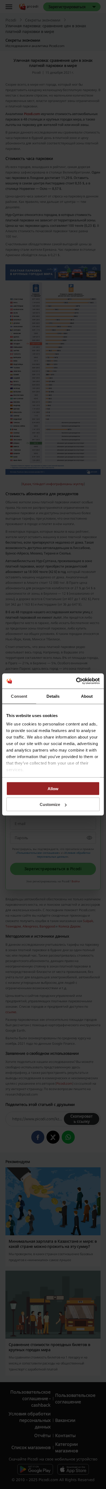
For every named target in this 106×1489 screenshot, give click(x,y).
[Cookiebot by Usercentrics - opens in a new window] (76, 681)
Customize (50, 804)
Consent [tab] (19, 696)
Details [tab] (53, 696)
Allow (53, 788)
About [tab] (87, 696)
